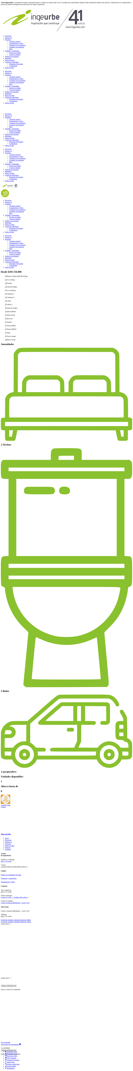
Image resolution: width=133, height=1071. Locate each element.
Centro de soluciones (12, 62)
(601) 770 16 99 (6, 861)
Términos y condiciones (9, 878)
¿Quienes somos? (15, 41)
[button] (11, 1044)
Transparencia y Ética (16, 43)
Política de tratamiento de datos (11, 875)
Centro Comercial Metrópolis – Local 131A (15, 903)
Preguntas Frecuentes (16, 64)
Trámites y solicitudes (12, 51)
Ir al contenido (5, 1042)
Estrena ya (8, 38)
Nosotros (8, 40)
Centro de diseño (14, 55)
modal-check (5, 924)
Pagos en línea (9, 60)
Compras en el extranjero (17, 45)
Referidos (8, 58)
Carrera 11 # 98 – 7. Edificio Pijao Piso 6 (14, 897)
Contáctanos (13, 66)
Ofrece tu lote (9, 68)
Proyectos (8, 36)
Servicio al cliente (15, 53)
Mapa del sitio (6, 834)
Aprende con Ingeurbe (16, 47)
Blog (10, 49)
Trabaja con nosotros (12, 56)
